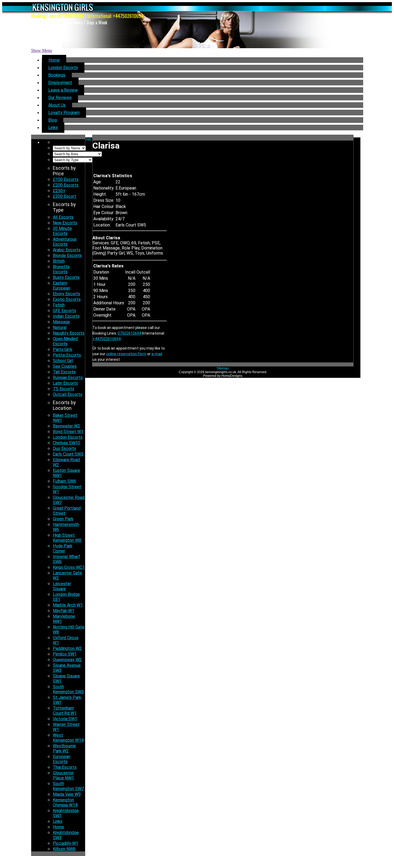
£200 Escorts (66, 185)
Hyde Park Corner (62, 548)
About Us (57, 105)
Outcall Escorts (67, 394)
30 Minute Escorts (62, 231)
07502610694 (71, 15)
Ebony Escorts (66, 293)
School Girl (63, 360)
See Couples (65, 366)
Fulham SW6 (64, 481)
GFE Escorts (64, 310)
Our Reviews (60, 97)
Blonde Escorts (67, 255)
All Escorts (63, 217)
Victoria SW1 (65, 718)
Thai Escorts (65, 767)
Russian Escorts (68, 377)
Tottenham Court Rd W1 (65, 711)
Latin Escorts (65, 383)
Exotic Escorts (67, 299)
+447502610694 (128, 15)
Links (53, 127)
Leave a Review (63, 90)
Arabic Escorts (66, 249)
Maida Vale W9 (67, 794)
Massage (61, 321)
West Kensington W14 (68, 738)
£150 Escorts (66, 179)
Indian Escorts (66, 316)
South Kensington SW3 (68, 689)
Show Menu (41, 50)
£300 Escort (64, 196)
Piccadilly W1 (65, 843)
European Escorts (61, 759)
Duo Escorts (64, 448)
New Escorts (65, 222)
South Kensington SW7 (68, 786)
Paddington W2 (67, 648)
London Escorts (63, 67)
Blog (52, 120)
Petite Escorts (67, 355)
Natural (59, 327)
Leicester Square (62, 586)
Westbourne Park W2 (64, 748)
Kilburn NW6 (64, 848)
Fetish (59, 305)
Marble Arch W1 (68, 605)
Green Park (63, 518)
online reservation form (126, 354)
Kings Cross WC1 (69, 567)
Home (54, 60)
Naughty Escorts (68, 333)
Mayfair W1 (63, 610)
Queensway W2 (67, 659)
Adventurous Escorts (65, 242)
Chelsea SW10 (66, 442)
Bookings (56, 75)
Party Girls (62, 349)
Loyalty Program (64, 112)
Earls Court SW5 (68, 454)
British (59, 261)
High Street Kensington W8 (67, 538)
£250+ (59, 190)
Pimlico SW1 (65, 654)
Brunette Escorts (61, 269)
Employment (60, 82)
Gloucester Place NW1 (63, 775)
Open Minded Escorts (65, 341)
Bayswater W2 (66, 426)
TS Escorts (63, 388)
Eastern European (61, 286)
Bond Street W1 (68, 431)
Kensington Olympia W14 (65, 802)
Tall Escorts (64, 371)
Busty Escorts (66, 277)
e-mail (156, 354)
